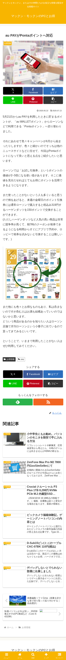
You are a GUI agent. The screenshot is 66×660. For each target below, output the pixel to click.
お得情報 (10, 359)
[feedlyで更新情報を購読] (18, 402)
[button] (53, 100)
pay (22, 359)
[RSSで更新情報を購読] (48, 402)
